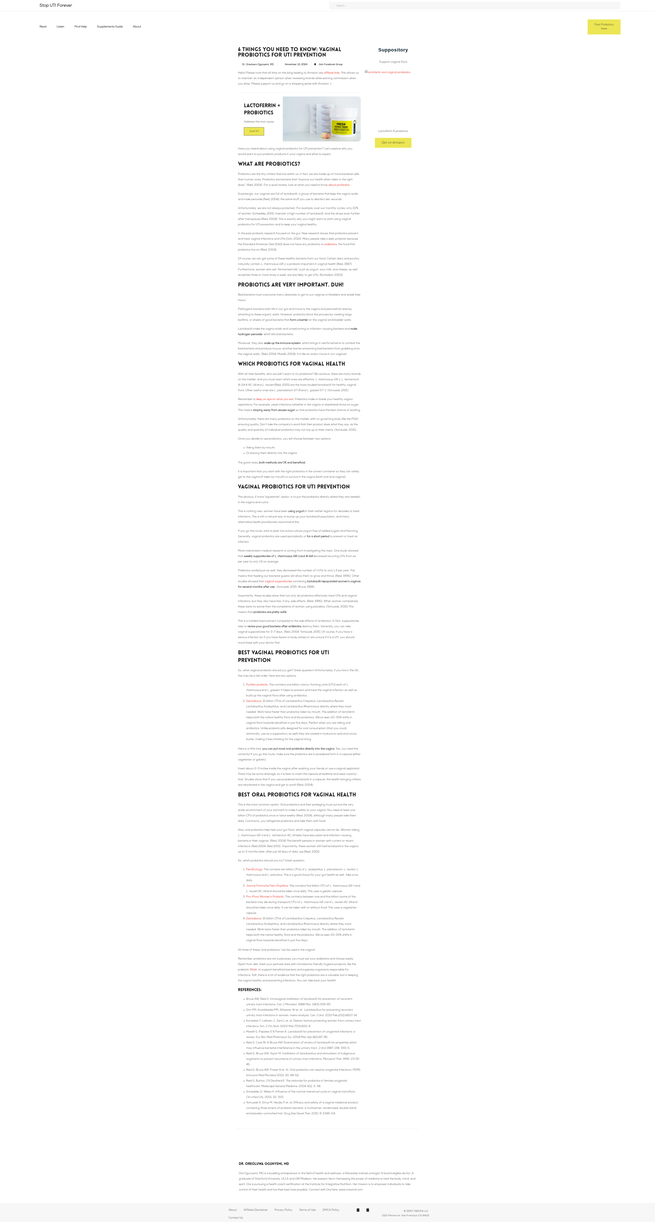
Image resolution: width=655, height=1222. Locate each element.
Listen (60, 27)
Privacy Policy (283, 1210)
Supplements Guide (110, 27)
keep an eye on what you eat (274, 399)
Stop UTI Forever (56, 6)
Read (43, 27)
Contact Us (236, 1218)
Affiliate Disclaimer (256, 1210)
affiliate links (332, 73)
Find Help (81, 27)
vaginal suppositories (278, 581)
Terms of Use (307, 1210)
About (137, 27)
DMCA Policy (331, 1210)
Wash (253, 970)
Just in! (254, 131)
